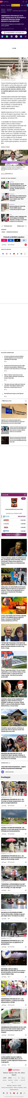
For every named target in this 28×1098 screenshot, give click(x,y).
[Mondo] (4, 2)
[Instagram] (4, 240)
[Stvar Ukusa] (14, 1082)
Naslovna (3, 9)
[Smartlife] (10, 1080)
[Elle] (14, 1078)
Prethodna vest (8, 226)
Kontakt (19, 1085)
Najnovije (9, 10)
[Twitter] (10, 254)
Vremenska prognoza (12, 232)
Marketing (9, 1085)
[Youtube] (14, 254)
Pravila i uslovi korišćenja (7, 1087)
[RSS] (25, 254)
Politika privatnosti (14, 1089)
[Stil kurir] (19, 1078)
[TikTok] (17, 240)
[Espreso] (10, 1078)
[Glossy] (23, 1078)
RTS (3, 173)
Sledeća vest (20, 226)
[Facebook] (11, 240)
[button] (26, 29)
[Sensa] (16, 1080)
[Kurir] (4, 1078)
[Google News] (24, 240)
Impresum (14, 1085)
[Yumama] (22, 1080)
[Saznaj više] (26, 401)
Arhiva (25, 1087)
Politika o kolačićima (18, 1087)
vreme (3, 232)
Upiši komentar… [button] (9, 772)
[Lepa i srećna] (4, 1080)
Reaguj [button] (4, 244)
